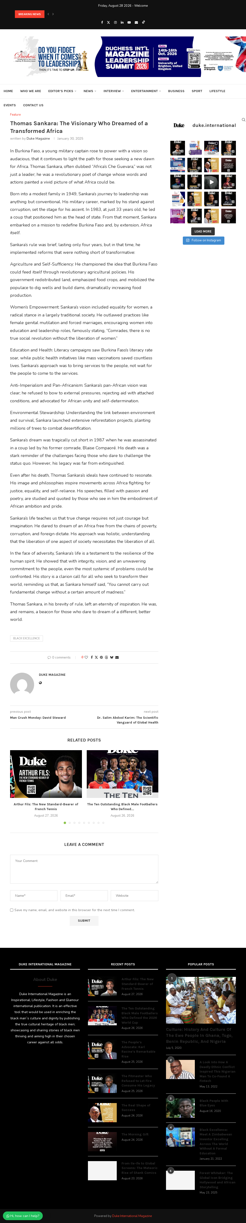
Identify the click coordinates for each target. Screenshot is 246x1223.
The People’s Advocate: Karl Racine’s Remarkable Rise (138, 1049)
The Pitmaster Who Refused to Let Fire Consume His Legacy (138, 1080)
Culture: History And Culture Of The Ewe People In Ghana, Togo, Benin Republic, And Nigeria (199, 1035)
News (88, 91)
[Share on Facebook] (92, 657)
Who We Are (30, 91)
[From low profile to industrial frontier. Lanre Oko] (194, 182)
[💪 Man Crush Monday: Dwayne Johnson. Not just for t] (211, 216)
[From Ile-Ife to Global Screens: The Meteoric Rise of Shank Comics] (102, 1170)
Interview (112, 91)
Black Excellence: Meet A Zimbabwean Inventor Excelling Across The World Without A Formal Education (216, 1141)
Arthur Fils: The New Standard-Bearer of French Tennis (138, 984)
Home (8, 91)
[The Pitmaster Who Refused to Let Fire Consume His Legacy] (102, 1083)
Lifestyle (217, 91)
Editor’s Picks (60, 91)
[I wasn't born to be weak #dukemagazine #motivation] (211, 182)
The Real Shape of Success (136, 1107)
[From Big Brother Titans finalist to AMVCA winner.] (177, 182)
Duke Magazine (38, 138)
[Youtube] (129, 22)
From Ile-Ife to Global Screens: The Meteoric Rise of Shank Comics (140, 1168)
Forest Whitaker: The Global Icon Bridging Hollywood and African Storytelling (217, 1180)
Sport (197, 91)
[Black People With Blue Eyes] (180, 1108)
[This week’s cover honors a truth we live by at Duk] (211, 165)
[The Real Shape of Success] (102, 1112)
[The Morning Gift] (102, 1141)
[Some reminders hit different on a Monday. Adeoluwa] (194, 199)
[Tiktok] (143, 22)
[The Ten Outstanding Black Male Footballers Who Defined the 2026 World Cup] (123, 774)
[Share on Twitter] (96, 657)
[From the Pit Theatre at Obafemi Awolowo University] (194, 165)
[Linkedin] (122, 22)
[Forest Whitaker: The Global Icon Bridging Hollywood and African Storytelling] (180, 1180)
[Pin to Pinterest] (101, 657)
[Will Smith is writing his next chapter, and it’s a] (194, 216)
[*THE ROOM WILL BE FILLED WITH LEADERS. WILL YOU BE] (177, 199)
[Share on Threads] (106, 657)
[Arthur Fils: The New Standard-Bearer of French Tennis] (46, 774)
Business (176, 91)
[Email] (136, 22)
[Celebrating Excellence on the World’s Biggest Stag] (211, 148)
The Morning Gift (135, 1134)
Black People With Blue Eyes (214, 1103)
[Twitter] (108, 22)
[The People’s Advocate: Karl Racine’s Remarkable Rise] (102, 1049)
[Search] (243, 120)
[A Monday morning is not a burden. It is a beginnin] (228, 165)
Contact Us (33, 105)
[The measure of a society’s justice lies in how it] (211, 199)
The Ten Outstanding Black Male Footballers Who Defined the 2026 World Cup (67, 14)
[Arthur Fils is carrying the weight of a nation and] (177, 148)
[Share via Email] (117, 657)
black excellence (26, 638)
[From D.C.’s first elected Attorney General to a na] (228, 148)
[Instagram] (115, 22)
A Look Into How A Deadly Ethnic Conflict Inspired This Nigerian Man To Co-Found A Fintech (217, 1071)
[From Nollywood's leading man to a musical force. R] (228, 182)
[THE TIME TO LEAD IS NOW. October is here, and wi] (177, 216)
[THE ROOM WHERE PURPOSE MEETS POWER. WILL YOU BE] (177, 165)
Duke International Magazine (132, 1216)
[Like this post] (86, 657)
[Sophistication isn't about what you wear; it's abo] (228, 216)
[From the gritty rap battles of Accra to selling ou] (228, 199)
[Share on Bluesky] (111, 657)
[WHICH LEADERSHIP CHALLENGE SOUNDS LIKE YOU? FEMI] (194, 148)
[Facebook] (102, 22)
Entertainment (144, 91)
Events (10, 105)
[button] (48, 14)
